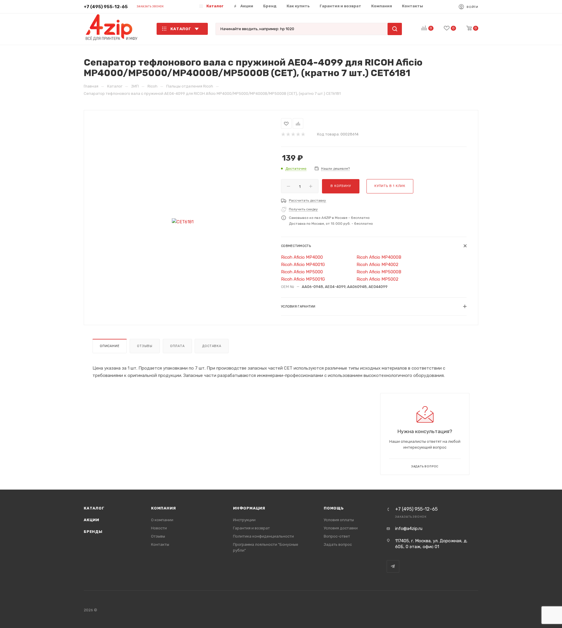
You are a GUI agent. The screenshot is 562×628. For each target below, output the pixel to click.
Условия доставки (341, 528)
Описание (109, 346)
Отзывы (145, 346)
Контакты (160, 544)
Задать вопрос (338, 544)
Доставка (211, 346)
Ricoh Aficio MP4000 (302, 257)
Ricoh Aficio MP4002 (377, 264)
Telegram (393, 566)
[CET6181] (182, 222)
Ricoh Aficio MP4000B (379, 257)
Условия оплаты (339, 520)
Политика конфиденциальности (263, 536)
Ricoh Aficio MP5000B (379, 271)
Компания (163, 508)
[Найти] (395, 29)
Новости (159, 528)
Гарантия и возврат (251, 528)
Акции (91, 520)
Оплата (177, 346)
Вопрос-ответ (337, 536)
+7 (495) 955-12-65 (106, 6)
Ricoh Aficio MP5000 (302, 271)
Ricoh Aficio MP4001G (303, 264)
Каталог (94, 508)
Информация (249, 508)
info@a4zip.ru (408, 528)
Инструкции (244, 520)
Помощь (334, 508)
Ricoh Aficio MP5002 (377, 279)
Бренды (93, 531)
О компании (162, 520)
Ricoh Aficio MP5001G (303, 279)
